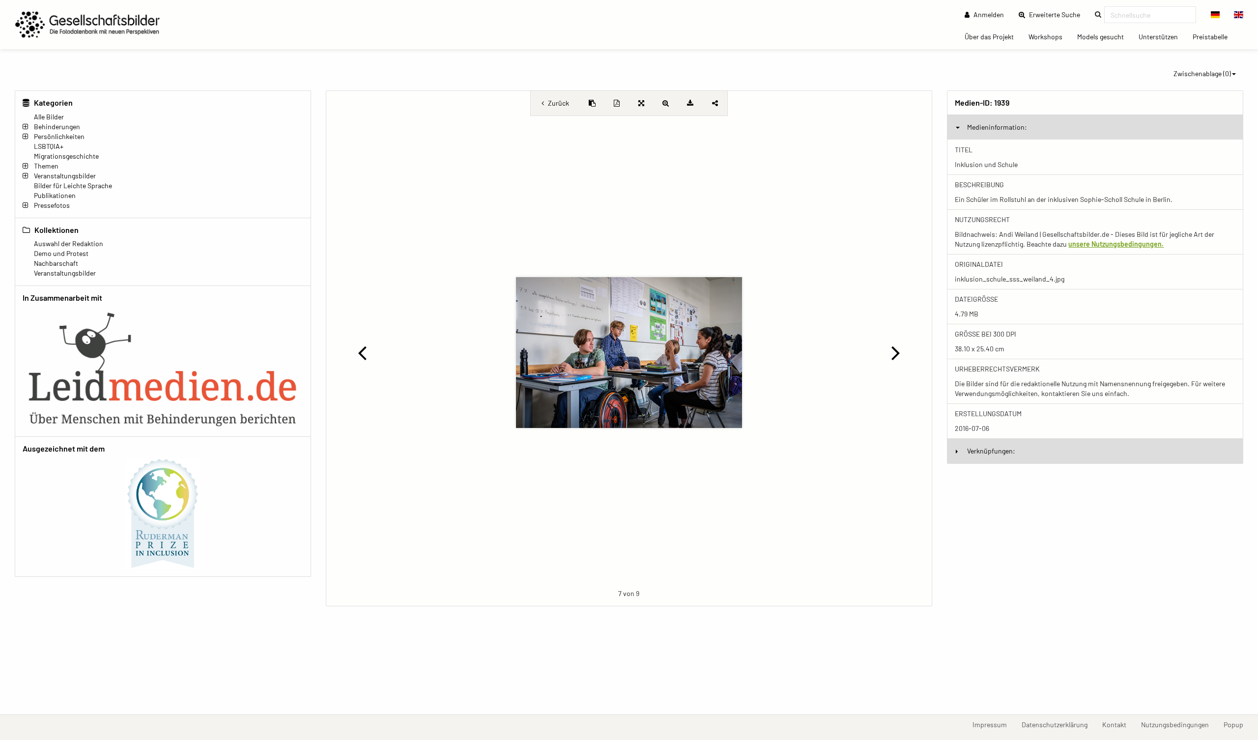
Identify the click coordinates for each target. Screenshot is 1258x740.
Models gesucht (1104, 36)
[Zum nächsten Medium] (895, 352)
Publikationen (55, 195)
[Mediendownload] (690, 103)
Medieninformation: (997, 127)
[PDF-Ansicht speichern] (616, 103)
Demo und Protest (61, 253)
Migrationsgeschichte (66, 156)
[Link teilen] (715, 103)
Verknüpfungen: (991, 451)
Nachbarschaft (56, 263)
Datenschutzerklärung (1058, 724)
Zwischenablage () (1202, 73)
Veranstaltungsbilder (65, 175)
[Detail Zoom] (666, 103)
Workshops (1049, 36)
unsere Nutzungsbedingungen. (1116, 244)
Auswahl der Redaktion (68, 243)
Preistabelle (1214, 36)
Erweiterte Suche (1057, 14)
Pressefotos (52, 205)
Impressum (993, 724)
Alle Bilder (49, 117)
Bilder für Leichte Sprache (73, 185)
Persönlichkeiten (59, 136)
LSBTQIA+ (48, 146)
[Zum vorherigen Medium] (362, 352)
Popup (1237, 724)
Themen (46, 166)
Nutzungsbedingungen (1178, 724)
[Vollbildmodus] (641, 103)
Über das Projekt (993, 36)
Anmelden (988, 14)
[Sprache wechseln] (1215, 14)
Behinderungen (57, 126)
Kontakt (1118, 724)
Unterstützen (1162, 36)
